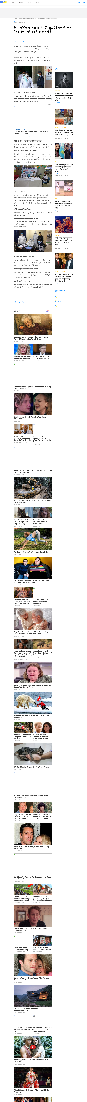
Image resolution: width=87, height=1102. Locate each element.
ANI (15, 272)
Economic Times (19, 260)
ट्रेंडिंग (12, 2)
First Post (17, 195)
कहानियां (21, 2)
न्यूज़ (20, 18)
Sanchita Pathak (19, 37)
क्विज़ (29, 2)
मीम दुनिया (38, 2)
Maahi (56, 137)
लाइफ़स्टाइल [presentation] (57, 91)
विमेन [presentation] (56, 162)
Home (15, 18)
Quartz (15, 188)
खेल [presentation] (56, 198)
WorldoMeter (18, 58)
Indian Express (19, 96)
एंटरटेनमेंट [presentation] (57, 235)
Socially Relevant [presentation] (61, 127)
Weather (15, 252)
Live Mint (15, 89)
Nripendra (57, 102)
